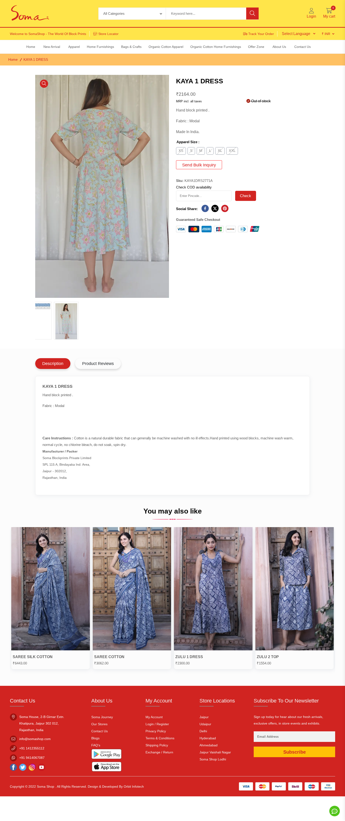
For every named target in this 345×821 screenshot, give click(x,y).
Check (245, 196)
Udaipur (205, 724)
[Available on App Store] (106, 767)
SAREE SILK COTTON (33, 657)
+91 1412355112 (31, 748)
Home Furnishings (100, 47)
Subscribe (294, 752)
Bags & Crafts (131, 47)
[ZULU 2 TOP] (294, 589)
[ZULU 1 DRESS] (213, 589)
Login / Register (157, 724)
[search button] (252, 13)
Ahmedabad (208, 745)
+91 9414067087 (32, 758)
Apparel (74, 47)
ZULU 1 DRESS (189, 657)
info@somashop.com (35, 739)
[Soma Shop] (30, 13)
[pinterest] (225, 209)
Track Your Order (261, 34)
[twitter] (215, 209)
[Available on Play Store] (106, 755)
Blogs (95, 738)
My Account (154, 717)
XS (181, 151)
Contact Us (99, 731)
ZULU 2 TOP (268, 657)
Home (13, 59)
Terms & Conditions (160, 738)
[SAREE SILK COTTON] (50, 589)
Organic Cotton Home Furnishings (215, 47)
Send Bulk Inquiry (199, 165)
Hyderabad (207, 738)
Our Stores (99, 724)
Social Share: (187, 209)
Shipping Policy (157, 745)
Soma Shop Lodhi (212, 759)
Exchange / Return (159, 752)
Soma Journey (102, 717)
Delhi (203, 731)
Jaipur (204, 717)
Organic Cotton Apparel (166, 47)
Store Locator (108, 34)
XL (220, 151)
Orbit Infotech (134, 786)
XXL (232, 151)
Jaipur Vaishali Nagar (215, 752)
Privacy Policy (156, 731)
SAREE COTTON (109, 657)
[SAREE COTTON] (132, 589)
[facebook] (205, 209)
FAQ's (95, 745)
